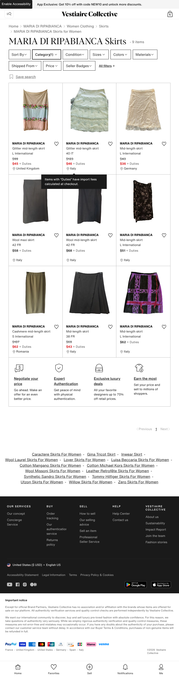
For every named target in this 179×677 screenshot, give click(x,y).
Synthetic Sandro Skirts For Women (55, 476)
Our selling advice (87, 522)
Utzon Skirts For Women (42, 482)
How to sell (87, 513)
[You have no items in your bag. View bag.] (170, 14)
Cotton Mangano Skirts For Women (50, 465)
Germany (61, 650)
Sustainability (155, 523)
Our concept (16, 513)
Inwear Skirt (131, 454)
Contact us (120, 520)
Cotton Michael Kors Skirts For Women (121, 465)
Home (13, 26)
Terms (73, 575)
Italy (81, 650)
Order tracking (52, 516)
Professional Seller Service (89, 539)
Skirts (103, 26)
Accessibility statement (22, 575)
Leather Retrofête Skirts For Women (117, 471)
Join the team (155, 536)
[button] (170, 14)
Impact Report (156, 529)
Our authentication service (56, 529)
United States (45, 650)
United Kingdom (25, 650)
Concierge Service (14, 522)
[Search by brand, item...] (9, 14)
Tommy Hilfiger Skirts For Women (121, 476)
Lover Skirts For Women (84, 460)
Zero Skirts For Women (138, 482)
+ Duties (25, 163)
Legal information (53, 575)
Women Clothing (80, 26)
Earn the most (145, 378)
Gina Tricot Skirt (101, 454)
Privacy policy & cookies (97, 575)
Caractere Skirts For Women (56, 454)
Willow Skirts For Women (90, 482)
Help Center (121, 513)
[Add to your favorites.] (56, 143)
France (9, 650)
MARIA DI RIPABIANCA (42, 26)
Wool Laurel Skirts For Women (31, 460)
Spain (72, 650)
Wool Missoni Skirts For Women (52, 471)
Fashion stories (156, 542)
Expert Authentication (66, 381)
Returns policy (52, 542)
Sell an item (87, 531)
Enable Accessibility (16, 4)
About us (152, 517)
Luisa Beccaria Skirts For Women (140, 460)
